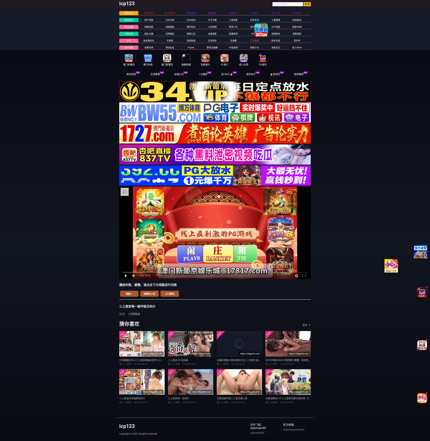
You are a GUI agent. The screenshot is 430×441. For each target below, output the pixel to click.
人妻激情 (275, 20)
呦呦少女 (254, 47)
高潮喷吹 (275, 33)
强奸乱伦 (191, 27)
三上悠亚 (254, 40)
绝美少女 (233, 27)
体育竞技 (131, 74)
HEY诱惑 (276, 27)
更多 (305, 325)
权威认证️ (179, 74)
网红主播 (148, 33)
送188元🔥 (227, 74)
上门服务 (169, 293)
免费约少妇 (149, 293)
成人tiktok (297, 47)
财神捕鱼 (299, 74)
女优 (129, 40)
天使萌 (170, 40)
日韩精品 (170, 33)
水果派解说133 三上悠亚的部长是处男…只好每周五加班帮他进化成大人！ (303, 398)
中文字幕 (212, 20)
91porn (191, 47)
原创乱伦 (170, 47)
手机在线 (128, 33)
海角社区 (275, 47)
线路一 (129, 293)
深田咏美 (191, 40)
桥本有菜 (275, 40)
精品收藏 (128, 27)
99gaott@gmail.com (294, 429)
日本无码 (170, 20)
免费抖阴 (148, 47)
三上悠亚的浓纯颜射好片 (132, 398)
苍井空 (297, 40)
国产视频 (148, 20)
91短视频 (233, 47)
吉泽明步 (212, 40)
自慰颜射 (297, 33)
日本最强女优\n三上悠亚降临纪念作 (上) (140, 360)
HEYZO (254, 33)
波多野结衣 (148, 40)
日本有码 (191, 20)
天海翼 (233, 40)
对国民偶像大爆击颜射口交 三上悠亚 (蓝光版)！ (241, 360)
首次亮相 (254, 27)
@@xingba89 (257, 432)
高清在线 (128, 20)
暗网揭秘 (128, 47)
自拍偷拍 (170, 27)
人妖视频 (212, 27)
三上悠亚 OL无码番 (178, 360)
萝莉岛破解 (212, 47)
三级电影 (233, 20)
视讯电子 (251, 74)
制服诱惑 (148, 27)
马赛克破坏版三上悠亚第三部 (232, 398)
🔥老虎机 (275, 74)
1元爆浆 (203, 74)
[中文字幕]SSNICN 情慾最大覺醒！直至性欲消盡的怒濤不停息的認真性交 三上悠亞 (308, 360)
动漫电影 (212, 33)
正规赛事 (155, 74)
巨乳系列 (254, 20)
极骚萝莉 (233, 33)
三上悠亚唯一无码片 (178, 398)
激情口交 (191, 33)
